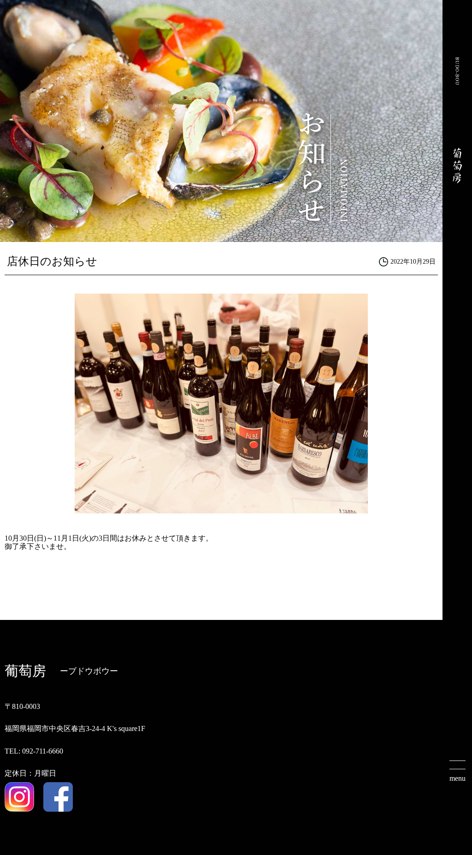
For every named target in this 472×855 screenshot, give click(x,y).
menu (457, 778)
